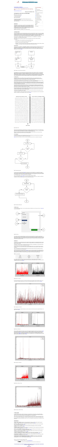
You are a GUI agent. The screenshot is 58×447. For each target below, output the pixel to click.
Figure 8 (19, 309)
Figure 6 (23, 260)
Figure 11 (20, 333)
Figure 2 (30, 92)
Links (24, 424)
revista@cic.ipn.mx (29, 446)
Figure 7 (41, 281)
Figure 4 (22, 176)
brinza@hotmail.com (30, 440)
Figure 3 (24, 172)
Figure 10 (20, 332)
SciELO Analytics (38, 9)
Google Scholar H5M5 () (39, 10)
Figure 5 (42, 208)
